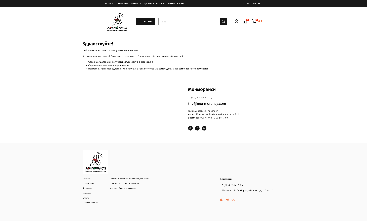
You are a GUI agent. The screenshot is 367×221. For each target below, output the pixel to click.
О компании (122, 3)
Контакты (136, 3)
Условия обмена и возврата (123, 188)
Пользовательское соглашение (124, 183)
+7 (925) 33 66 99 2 (231, 185)
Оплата (160, 3)
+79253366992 (200, 98)
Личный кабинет (175, 3)
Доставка (149, 3)
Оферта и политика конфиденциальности (129, 178)
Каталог (109, 3)
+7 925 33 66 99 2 (252, 3)
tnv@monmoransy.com (207, 103)
